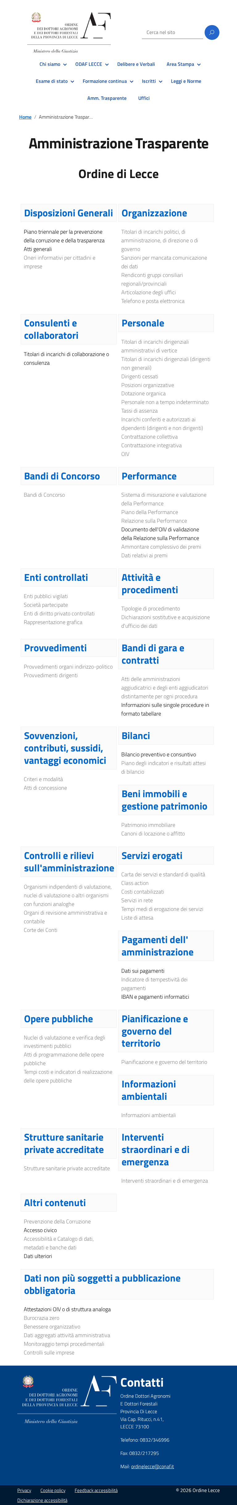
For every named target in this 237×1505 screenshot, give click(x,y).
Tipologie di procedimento (150, 608)
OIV (125, 454)
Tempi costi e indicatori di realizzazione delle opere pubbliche (68, 1076)
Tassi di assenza (139, 410)
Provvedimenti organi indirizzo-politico (68, 666)
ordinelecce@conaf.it (152, 1466)
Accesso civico (40, 1230)
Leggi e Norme (186, 81)
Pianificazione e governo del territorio (155, 1031)
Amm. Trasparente (107, 98)
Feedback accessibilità (96, 1490)
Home (25, 117)
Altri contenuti (55, 1202)
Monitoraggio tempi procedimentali (64, 1344)
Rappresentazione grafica (53, 622)
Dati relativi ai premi (144, 555)
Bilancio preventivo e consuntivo (158, 754)
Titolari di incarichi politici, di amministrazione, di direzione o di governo (159, 240)
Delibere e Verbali (136, 64)
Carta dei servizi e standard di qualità (163, 874)
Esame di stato (52, 81)
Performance (149, 475)
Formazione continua (105, 81)
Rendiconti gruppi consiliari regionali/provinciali (152, 279)
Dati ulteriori (38, 1256)
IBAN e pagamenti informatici (155, 997)
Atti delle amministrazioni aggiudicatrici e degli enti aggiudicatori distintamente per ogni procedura (164, 687)
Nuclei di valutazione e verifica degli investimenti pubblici (64, 1041)
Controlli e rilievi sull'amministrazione (69, 861)
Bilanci (136, 735)
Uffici (144, 98)
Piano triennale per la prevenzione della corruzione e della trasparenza (64, 235)
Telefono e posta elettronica (153, 301)
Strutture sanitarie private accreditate (64, 1143)
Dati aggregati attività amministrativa (67, 1335)
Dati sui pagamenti (142, 971)
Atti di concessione (45, 788)
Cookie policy (52, 1490)
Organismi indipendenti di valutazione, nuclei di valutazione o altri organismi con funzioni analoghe (68, 895)
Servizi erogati (152, 855)
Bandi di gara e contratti (153, 653)
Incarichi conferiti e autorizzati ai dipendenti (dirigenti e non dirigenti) (162, 423)
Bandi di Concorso (62, 475)
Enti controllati (56, 577)
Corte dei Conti (40, 930)
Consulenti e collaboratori (51, 328)
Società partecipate (46, 605)
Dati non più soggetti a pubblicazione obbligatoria (102, 1284)
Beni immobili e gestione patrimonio (164, 799)
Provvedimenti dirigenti (51, 675)
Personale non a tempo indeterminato (165, 402)
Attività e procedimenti (150, 583)
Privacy (24, 1490)
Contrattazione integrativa (151, 445)
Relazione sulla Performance (154, 521)
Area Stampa (180, 64)
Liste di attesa (137, 917)
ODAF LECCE (88, 64)
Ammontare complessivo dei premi (161, 546)
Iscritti (149, 81)
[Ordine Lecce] (69, 32)
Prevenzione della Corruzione (57, 1221)
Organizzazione (154, 212)
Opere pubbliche (58, 1018)
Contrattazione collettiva (149, 436)
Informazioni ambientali (149, 1089)
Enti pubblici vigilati (46, 596)
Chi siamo (50, 64)
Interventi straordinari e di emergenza (155, 1149)
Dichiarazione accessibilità (42, 1500)
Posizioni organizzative (147, 385)
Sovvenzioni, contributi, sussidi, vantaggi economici (65, 747)
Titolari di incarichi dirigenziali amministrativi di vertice (155, 346)
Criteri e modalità (43, 779)
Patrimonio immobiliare (148, 825)
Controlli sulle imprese (49, 1352)
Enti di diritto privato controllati (59, 613)
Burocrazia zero (41, 1318)
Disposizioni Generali (68, 212)
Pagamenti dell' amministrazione (157, 945)
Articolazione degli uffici (148, 292)
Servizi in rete (137, 900)
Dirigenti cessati (139, 376)
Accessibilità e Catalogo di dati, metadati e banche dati (59, 1243)
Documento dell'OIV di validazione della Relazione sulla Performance (160, 533)
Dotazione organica (143, 393)
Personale (143, 322)
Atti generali (38, 249)
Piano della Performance (149, 512)
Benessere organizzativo (52, 1326)
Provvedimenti (55, 647)
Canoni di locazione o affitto (153, 833)
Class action (135, 883)
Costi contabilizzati (142, 891)
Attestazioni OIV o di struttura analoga (67, 1309)
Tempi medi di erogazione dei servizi (162, 909)
